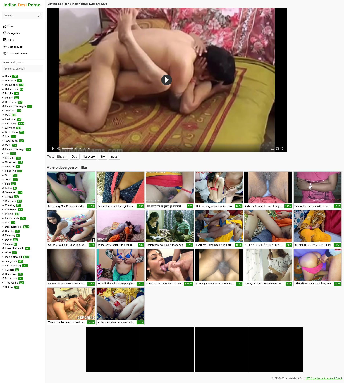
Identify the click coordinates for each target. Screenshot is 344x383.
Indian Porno (22, 5)
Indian (114, 156)
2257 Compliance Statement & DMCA (323, 378)
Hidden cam (13, 89)
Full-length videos (17, 53)
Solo (9, 183)
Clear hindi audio (17, 248)
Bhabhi (61, 156)
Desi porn (12, 200)
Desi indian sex (16, 226)
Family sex (13, 209)
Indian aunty (15, 218)
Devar (10, 239)
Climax (11, 196)
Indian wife (14, 123)
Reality (11, 93)
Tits (10, 153)
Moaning (11, 235)
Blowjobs (11, 166)
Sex (102, 156)
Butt (9, 222)
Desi (75, 156)
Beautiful (12, 157)
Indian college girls (18, 106)
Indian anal (13, 84)
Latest (10, 40)
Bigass (10, 243)
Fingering (12, 170)
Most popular (14, 46)
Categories (13, 33)
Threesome (13, 282)
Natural (11, 287)
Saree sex (13, 192)
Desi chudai (14, 132)
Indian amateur (16, 256)
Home (10, 26)
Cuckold (11, 269)
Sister (10, 175)
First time (12, 119)
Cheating (12, 205)
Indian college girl (17, 149)
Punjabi (11, 213)
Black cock (13, 278)
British (10, 188)
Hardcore (89, 156)
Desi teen (12, 80)
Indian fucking (15, 265)
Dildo (10, 252)
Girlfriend (12, 127)
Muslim (11, 97)
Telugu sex (13, 261)
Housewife (13, 274)
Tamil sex (12, 110)
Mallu (10, 145)
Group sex (13, 162)
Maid (10, 114)
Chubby (11, 231)
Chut (10, 136)
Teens (10, 179)
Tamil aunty (13, 140)
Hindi (10, 76)
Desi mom (13, 102)
